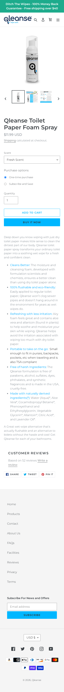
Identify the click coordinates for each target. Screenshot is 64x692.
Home (11, 504)
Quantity (9, 193)
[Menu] (58, 20)
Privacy (12, 572)
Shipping (10, 140)
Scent (7, 152)
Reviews (13, 562)
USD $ (30, 637)
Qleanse (36, 680)
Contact (12, 523)
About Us (13, 533)
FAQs (10, 543)
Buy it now (32, 222)
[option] (18, 96)
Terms (11, 581)
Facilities (13, 552)
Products (13, 514)
